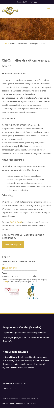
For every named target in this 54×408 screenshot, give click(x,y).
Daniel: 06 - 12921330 (27, 2)
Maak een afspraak (13, 244)
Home (6, 43)
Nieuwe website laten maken (14, 404)
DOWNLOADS (16, 222)
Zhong (5, 281)
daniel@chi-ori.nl (10, 268)
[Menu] (48, 9)
